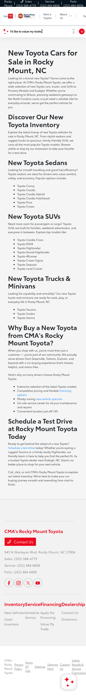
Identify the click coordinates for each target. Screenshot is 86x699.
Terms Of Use (29, 666)
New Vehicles (14, 612)
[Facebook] (9, 582)
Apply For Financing (47, 615)
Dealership (73, 604)
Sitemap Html (52, 666)
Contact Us (23, 541)
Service (32, 604)
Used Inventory (11, 621)
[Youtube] (37, 582)
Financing (50, 604)
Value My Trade (47, 626)
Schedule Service (32, 615)
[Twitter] (28, 582)
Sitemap (40, 666)
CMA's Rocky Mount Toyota (8, 666)
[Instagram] (18, 582)
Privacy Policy (18, 666)
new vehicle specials (49, 399)
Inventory (14, 604)
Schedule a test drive (21, 448)
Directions (69, 619)
